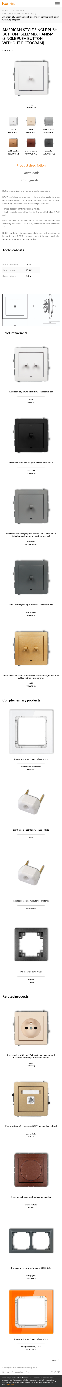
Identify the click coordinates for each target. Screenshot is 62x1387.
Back (54, 1360)
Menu (57, 3)
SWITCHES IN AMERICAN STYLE (18, 13)
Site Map (5, 1372)
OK (55, 1381)
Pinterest (58, 1372)
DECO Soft (17, 10)
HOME (5, 10)
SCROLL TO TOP (49, 1357)
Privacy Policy (9, 1384)
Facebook (52, 1372)
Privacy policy (17, 1372)
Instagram (55, 1372)
